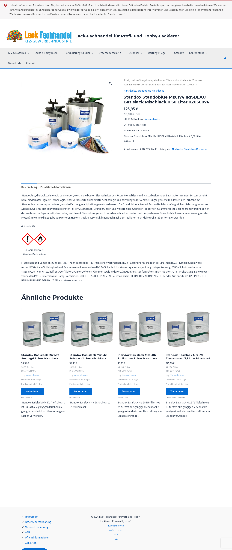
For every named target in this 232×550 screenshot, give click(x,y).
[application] (27, 53)
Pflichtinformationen (37, 537)
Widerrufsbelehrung (36, 527)
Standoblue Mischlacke (179, 80)
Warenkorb (14, 63)
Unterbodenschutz (110, 53)
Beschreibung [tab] (29, 187)
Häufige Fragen (116, 530)
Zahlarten (30, 542)
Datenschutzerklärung (38, 522)
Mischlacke (159, 80)
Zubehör (134, 53)
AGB (27, 532)
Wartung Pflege (157, 53)
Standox (179, 53)
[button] (225, 58)
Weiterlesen (32, 391)
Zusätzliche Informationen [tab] (55, 187)
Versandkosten (152, 118)
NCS (116, 534)
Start (126, 80)
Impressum (31, 516)
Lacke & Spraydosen (46, 53)
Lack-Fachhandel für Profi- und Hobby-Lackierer (127, 36)
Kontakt (30, 63)
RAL (116, 538)
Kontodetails (196, 53)
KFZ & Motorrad (17, 53)
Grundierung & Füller (78, 53)
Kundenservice (116, 525)
